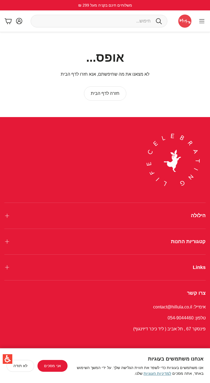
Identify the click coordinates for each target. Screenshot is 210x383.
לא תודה (20, 366)
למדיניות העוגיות (157, 373)
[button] (7, 359)
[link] (105, 93)
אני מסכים (52, 366)
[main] (105, 74)
